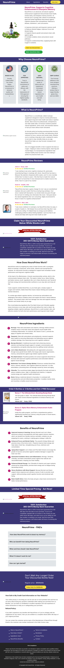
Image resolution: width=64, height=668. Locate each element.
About (28, 2)
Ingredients (36, 2)
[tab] (32, 534)
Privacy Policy (40, 636)
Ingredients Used (15, 636)
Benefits (45, 2)
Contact (38, 639)
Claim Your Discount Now (33, 47)
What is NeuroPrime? (17, 630)
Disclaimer (39, 633)
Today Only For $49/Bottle (34, 587)
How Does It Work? (16, 633)
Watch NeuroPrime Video (33, 52)
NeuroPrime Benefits (16, 639)
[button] (32, 534)
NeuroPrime (9, 2)
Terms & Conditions (41, 630)
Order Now (55, 2)
